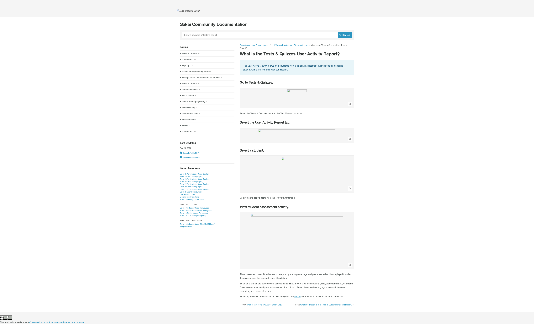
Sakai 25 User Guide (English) (191, 176)
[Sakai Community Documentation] (188, 10)
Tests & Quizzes (301, 45)
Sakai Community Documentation (254, 45)
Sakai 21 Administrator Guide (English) (194, 189)
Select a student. (252, 150)
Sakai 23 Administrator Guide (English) (194, 179)
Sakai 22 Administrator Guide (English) (194, 184)
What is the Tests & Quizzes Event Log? (264, 304)
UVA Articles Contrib (283, 45)
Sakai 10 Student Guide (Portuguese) (194, 213)
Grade (297, 296)
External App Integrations (189, 197)
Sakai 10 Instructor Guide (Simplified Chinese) (197, 224)
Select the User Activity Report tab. (265, 122)
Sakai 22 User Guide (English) (191, 186)
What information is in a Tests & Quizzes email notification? (326, 304)
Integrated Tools (186, 226)
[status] (297, 67)
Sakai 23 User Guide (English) (191, 181)
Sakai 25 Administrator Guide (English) (194, 174)
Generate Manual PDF (191, 157)
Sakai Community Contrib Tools (192, 199)
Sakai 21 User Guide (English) (191, 192)
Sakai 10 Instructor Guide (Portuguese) (194, 208)
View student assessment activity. (264, 207)
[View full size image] (297, 97)
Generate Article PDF (191, 153)
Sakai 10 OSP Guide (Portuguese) (193, 215)
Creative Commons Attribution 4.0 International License (56, 322)
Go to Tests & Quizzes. (256, 82)
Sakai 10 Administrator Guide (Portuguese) (196, 210)
